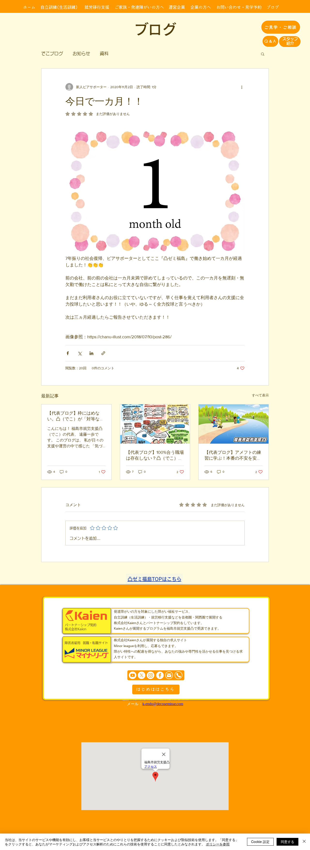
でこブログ (52, 53)
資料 (104, 53)
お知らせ (81, 53)
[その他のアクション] (242, 87)
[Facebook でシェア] (67, 353)
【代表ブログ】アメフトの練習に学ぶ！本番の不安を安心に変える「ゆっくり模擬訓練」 (232, 455)
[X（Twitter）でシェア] (79, 353)
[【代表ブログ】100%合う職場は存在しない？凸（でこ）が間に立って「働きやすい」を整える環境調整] (155, 424)
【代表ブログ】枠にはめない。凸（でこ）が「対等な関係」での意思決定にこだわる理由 (75, 416)
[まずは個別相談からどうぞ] (155, 675)
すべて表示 (260, 395)
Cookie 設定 (260, 841)
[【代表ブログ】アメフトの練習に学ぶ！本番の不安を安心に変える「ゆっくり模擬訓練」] (234, 424)
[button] (262, 54)
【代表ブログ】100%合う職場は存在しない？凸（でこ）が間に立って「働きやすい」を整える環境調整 (155, 455)
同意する (287, 841)
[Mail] (169, 675)
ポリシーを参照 (218, 844)
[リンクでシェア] (103, 353)
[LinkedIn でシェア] (91, 353)
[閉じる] (304, 841)
